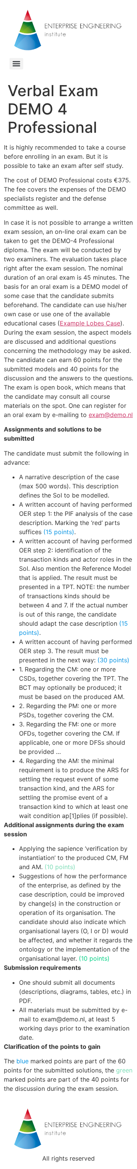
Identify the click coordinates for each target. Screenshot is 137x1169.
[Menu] (16, 63)
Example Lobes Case (90, 323)
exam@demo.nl (111, 415)
